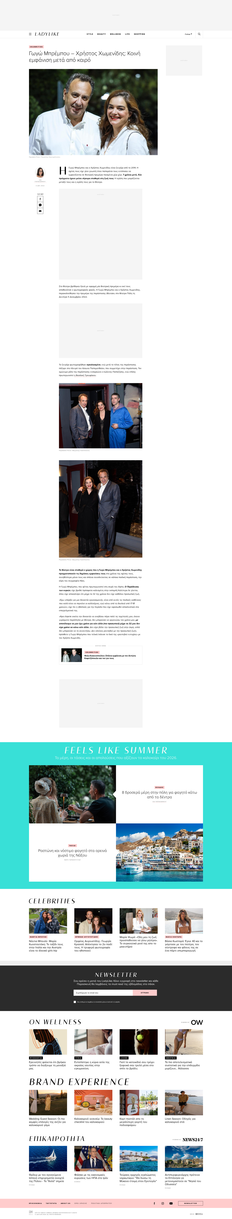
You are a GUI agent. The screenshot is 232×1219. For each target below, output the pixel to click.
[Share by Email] (40, 211)
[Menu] (30, 34)
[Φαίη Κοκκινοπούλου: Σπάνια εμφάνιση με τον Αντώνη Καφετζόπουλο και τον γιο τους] (71, 655)
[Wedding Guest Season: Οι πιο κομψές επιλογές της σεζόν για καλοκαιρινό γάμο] (48, 1102)
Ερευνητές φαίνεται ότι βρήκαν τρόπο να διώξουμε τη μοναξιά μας (47, 1065)
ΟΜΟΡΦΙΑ (171, 1058)
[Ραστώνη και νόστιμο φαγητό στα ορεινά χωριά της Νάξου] (159, 852)
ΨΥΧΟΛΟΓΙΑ (36, 1058)
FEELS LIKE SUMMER (116, 751)
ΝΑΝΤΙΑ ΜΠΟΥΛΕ (38, 937)
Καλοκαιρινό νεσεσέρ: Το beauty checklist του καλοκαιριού (93, 1120)
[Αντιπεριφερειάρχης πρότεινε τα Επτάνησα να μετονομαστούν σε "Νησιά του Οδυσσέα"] (184, 1158)
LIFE (127, 34)
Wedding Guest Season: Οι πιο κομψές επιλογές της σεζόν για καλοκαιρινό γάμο (47, 1122)
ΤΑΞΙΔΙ (72, 846)
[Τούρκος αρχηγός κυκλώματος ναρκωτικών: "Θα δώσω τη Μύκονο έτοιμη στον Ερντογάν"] (139, 1158)
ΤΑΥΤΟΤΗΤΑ (51, 1203)
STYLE (90, 34)
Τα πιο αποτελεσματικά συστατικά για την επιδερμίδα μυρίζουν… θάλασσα (182, 1065)
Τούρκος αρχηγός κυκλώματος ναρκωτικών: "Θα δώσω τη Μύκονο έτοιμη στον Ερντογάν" (138, 1178)
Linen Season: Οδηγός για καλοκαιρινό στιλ (180, 1120)
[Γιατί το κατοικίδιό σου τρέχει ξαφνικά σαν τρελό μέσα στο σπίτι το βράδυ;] (139, 1042)
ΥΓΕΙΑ (78, 1058)
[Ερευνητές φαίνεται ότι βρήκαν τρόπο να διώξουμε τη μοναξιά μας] (48, 1042)
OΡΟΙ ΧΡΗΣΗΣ (80, 1203)
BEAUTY (101, 34)
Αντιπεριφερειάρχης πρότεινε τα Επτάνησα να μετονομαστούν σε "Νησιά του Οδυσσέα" (183, 1179)
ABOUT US (65, 1203)
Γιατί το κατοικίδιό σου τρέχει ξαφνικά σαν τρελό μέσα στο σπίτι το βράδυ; (137, 1065)
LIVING (124, 1058)
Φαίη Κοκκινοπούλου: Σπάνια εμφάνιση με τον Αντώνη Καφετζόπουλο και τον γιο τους (110, 657)
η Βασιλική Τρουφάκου (85, 375)
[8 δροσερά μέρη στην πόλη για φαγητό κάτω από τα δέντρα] (72, 794)
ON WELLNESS (55, 1022)
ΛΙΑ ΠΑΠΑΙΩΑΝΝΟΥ (159, 801)
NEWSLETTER (190, 1203)
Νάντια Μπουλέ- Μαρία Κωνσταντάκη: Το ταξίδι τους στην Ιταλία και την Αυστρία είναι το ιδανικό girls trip (46, 945)
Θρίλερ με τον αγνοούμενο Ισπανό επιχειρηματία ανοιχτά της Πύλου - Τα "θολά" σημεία (46, 1178)
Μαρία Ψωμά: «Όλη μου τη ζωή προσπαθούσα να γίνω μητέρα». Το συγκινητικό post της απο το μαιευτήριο (139, 941)
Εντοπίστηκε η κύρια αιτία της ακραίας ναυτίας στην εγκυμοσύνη (91, 1065)
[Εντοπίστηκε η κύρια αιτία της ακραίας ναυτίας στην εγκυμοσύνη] (93, 1042)
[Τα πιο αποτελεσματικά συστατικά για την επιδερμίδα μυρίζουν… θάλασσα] (184, 1042)
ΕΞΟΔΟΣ (159, 787)
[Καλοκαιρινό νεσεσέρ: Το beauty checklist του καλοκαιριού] (93, 1102)
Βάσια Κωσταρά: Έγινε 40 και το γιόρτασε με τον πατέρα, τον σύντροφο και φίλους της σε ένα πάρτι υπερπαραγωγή (184, 945)
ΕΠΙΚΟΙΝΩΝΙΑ (35, 1203)
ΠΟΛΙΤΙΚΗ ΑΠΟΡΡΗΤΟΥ (101, 1203)
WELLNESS (115, 34)
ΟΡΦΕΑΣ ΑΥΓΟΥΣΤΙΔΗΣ (86, 937)
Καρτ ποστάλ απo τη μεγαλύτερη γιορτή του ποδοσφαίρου (133, 1122)
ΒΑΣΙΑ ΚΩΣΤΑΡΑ (174, 937)
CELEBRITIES (36, 47)
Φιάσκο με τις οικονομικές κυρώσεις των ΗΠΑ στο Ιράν (91, 1176)
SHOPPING (139, 34)
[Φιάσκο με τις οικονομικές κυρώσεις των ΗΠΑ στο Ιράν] (93, 1158)
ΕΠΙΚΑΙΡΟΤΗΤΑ (57, 1139)
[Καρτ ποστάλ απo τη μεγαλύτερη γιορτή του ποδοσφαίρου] (139, 1102)
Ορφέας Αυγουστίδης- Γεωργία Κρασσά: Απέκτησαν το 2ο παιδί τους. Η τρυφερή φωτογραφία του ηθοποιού (93, 945)
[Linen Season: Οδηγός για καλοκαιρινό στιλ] (184, 1102)
